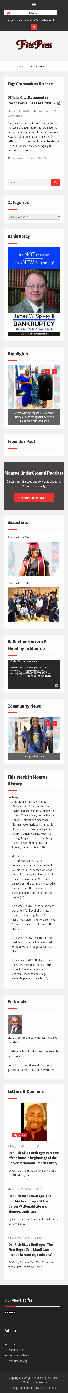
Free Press (43, 111)
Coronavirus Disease (23, 158)
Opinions (19, 1135)
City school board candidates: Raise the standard (32, 1040)
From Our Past (21, 441)
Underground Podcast (32, 497)
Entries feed (16, 1350)
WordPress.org (18, 1361)
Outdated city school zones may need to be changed (33, 1053)
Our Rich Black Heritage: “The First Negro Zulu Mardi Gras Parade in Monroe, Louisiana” (30, 1250)
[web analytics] (10, 1313)
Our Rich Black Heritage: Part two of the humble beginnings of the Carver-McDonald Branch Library (33, 1158)
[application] (34, 674)
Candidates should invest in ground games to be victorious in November (31, 1067)
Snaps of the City (16, 20)
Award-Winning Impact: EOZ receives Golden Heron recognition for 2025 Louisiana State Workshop (34, 417)
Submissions (15, 115)
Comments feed (18, 1355)
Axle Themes (48, 1388)
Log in (12, 1344)
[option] (30, 20)
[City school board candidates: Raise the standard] (15, 1024)
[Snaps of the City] (33, 559)
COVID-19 (42, 158)
